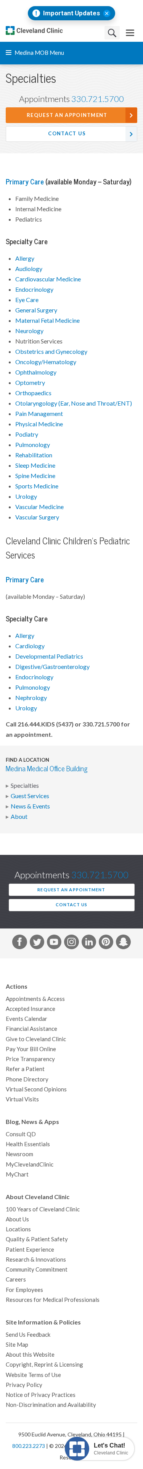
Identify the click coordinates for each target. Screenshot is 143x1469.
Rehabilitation (33, 455)
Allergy (24, 258)
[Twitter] (37, 943)
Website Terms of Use (33, 1375)
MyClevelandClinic (29, 1164)
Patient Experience (30, 1249)
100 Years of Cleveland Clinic (43, 1209)
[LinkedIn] (89, 943)
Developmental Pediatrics (49, 656)
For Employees (24, 1289)
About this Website (30, 1354)
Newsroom (19, 1154)
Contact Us (67, 133)
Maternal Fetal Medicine (47, 320)
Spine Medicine (35, 476)
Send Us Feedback (28, 1334)
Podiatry (26, 434)
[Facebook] (19, 943)
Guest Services (30, 796)
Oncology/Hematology (45, 362)
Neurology (29, 331)
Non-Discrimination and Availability (51, 1404)
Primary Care (25, 181)
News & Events (30, 806)
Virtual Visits (22, 1099)
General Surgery (36, 310)
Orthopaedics (33, 393)
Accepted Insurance (30, 1008)
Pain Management (39, 413)
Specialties (25, 785)
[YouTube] (54, 943)
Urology (26, 496)
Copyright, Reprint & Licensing (44, 1364)
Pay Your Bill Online (31, 1049)
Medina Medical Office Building (47, 768)
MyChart (17, 1174)
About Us (17, 1219)
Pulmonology (32, 445)
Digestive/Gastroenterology (52, 666)
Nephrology (31, 698)
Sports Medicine (36, 486)
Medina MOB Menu (38, 52)
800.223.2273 (28, 1446)
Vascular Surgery (37, 517)
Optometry (30, 382)
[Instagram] (71, 943)
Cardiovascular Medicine (48, 279)
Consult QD (21, 1134)
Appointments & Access (35, 998)
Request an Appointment (67, 115)
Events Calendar (26, 1018)
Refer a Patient (25, 1069)
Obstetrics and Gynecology (51, 351)
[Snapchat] (123, 943)
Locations (18, 1229)
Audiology (28, 269)
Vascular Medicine (39, 507)
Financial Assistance (31, 1028)
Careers (16, 1279)
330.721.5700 (97, 99)
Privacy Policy (24, 1384)
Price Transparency (30, 1059)
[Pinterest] (106, 943)
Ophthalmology (35, 372)
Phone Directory (27, 1079)
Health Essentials (28, 1144)
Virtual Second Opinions (36, 1089)
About (19, 816)
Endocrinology (34, 289)
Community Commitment (36, 1269)
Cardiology (30, 646)
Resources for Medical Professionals (53, 1299)
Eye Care (27, 300)
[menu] (130, 32)
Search (112, 32)
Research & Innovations (36, 1259)
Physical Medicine (39, 424)
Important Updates (71, 13)
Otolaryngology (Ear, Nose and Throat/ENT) (73, 403)
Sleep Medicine (35, 465)
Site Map (17, 1344)
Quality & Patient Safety (37, 1239)
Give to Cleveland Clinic (36, 1039)
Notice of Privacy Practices (41, 1394)
